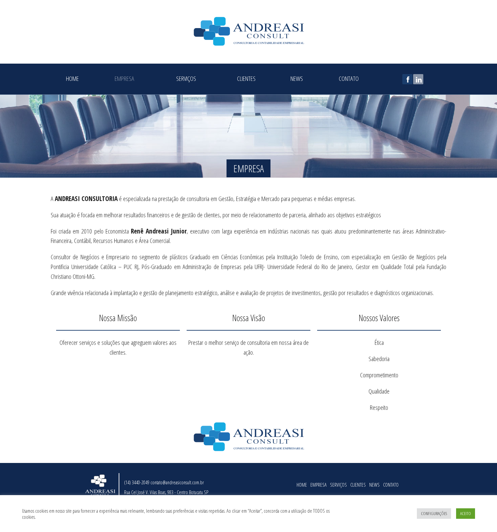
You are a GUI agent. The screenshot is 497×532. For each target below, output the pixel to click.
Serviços (186, 78)
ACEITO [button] (465, 513)
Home (72, 78)
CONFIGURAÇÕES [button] (434, 513)
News (296, 78)
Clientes (246, 78)
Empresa (124, 78)
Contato (349, 78)
